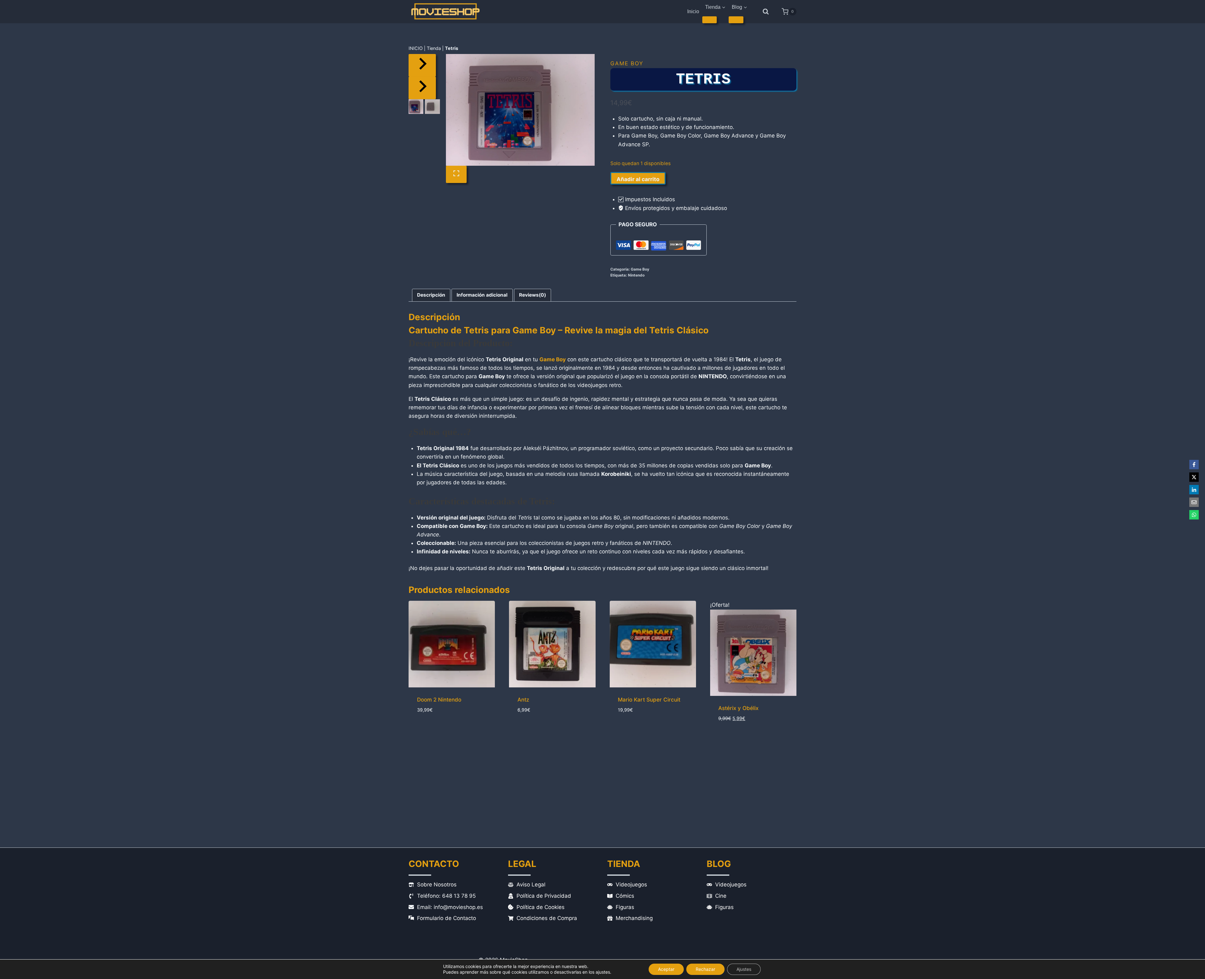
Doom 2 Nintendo (439, 700)
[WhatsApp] (1194, 514)
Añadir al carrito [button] (440, 731)
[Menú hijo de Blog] (736, 19)
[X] (1194, 477)
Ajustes (743, 969)
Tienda (434, 48)
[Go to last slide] (422, 65)
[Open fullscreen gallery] (456, 174)
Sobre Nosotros (437, 884)
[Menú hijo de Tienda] (709, 19)
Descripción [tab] (431, 295)
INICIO (416, 48)
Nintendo (636, 275)
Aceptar (666, 969)
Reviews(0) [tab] (532, 295)
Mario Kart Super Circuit (649, 700)
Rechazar (705, 969)
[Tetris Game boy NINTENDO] (520, 110)
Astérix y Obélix (738, 708)
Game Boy (626, 63)
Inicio (693, 11)
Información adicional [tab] (482, 295)
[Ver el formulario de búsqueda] (765, 11)
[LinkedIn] (1194, 489)
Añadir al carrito (638, 179)
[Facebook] (1194, 464)
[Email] (1194, 502)
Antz (523, 700)
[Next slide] (422, 88)
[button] (416, 106)
